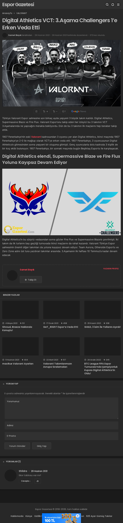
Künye (29, 516)
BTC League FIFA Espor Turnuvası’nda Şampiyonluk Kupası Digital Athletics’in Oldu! (101, 368)
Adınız (10, 425)
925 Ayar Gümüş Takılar (99, 516)
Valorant (36, 136)
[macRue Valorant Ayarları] (20, 346)
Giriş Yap (41, 446)
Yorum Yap (12, 383)
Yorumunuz (13, 401)
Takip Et (32, 279)
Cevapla (25, 481)
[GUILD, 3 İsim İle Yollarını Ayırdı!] (102, 310)
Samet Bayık (14, 35)
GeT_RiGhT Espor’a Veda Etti (60, 327)
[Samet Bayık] (13, 275)
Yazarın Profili (111, 268)
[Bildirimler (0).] (112, 4)
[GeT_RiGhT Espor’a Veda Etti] (61, 310)
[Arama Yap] (107, 4)
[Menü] (118, 4)
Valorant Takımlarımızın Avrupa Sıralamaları (57, 365)
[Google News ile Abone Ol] (78, 111)
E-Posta (11, 435)
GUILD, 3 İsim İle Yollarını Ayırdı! (102, 327)
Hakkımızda (17, 516)
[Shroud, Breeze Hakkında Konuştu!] (20, 310)
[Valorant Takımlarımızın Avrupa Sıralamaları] (61, 346)
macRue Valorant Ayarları (17, 363)
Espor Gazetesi (18, 4)
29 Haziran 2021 (39, 471)
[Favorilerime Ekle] (37, 111)
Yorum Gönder (17, 446)
